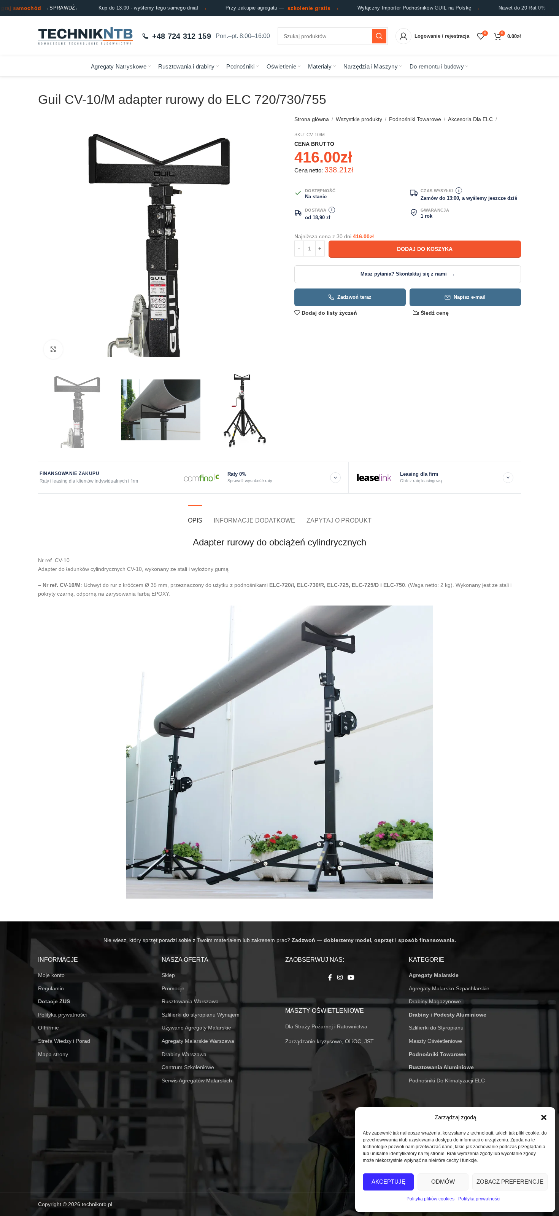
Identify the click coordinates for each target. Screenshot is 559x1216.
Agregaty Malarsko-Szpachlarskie (449, 988)
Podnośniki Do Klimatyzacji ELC (447, 1080)
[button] (544, 1117)
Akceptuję (388, 1181)
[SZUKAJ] (379, 36)
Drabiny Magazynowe (435, 1001)
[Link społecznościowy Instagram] (340, 977)
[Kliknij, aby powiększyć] (53, 349)
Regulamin (51, 988)
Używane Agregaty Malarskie (196, 1028)
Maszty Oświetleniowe (435, 1041)
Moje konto (51, 975)
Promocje (173, 988)
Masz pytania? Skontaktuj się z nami (407, 274)
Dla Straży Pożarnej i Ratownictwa (326, 1026)
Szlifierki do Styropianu (436, 1028)
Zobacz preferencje (509, 1181)
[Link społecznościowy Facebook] (330, 977)
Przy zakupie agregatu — (271, 8)
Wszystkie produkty (359, 119)
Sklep (168, 975)
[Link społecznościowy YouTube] (351, 977)
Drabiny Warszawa (184, 1054)
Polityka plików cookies (430, 1199)
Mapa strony (53, 1054)
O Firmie (48, 1028)
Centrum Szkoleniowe (188, 1067)
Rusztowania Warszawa (190, 1001)
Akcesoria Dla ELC (470, 119)
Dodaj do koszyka (425, 249)
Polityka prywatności (479, 1199)
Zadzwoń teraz (354, 297)
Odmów (443, 1181)
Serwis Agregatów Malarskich (197, 1080)
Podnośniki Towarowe (415, 119)
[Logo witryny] (85, 36)
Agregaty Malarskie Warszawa (198, 1041)
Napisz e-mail (470, 297)
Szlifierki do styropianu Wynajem (201, 1015)
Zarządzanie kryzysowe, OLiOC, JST (329, 1041)
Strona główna (311, 119)
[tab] (195, 516)
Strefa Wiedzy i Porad (64, 1041)
